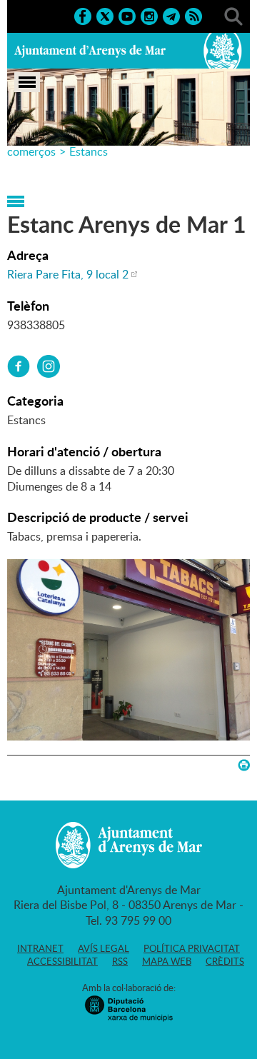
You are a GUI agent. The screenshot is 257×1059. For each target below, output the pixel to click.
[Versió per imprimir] (244, 765)
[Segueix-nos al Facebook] (83, 15)
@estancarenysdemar (48, 366)
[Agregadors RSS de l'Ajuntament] (193, 15)
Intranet (40, 948)
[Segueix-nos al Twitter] (105, 15)
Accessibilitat (62, 961)
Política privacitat (191, 948)
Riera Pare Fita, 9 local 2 (67, 274)
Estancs (88, 151)
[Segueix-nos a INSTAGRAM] (149, 15)
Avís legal (103, 948)
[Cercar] (233, 15)
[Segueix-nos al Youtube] (127, 15)
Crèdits (225, 961)
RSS (120, 961)
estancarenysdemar (18, 366)
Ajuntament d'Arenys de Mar (90, 51)
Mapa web (166, 961)
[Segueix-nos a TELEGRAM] (171, 15)
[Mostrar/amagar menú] (27, 82)
